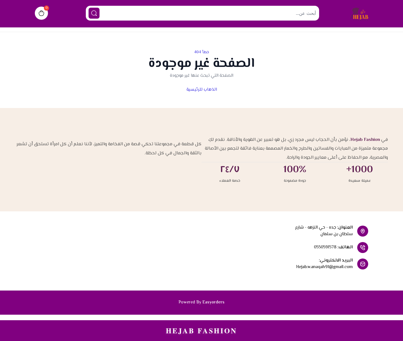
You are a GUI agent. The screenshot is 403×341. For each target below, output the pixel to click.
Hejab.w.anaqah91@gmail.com (324, 267)
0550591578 (325, 247)
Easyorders (213, 302)
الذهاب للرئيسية (201, 89)
